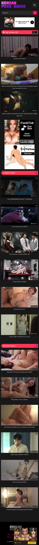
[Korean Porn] (16, 5)
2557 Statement (12, 535)
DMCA (9, 537)
